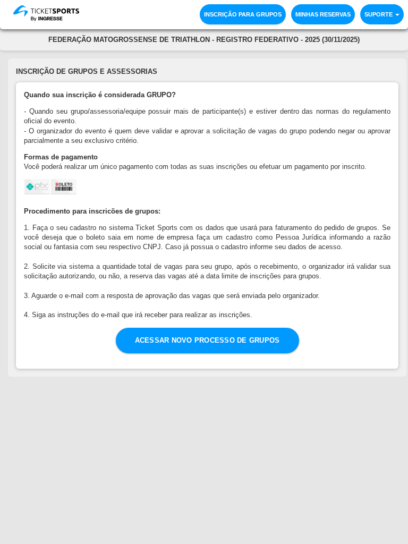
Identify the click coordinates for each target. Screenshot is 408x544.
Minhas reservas (323, 14)
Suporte (379, 14)
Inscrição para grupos (243, 14)
